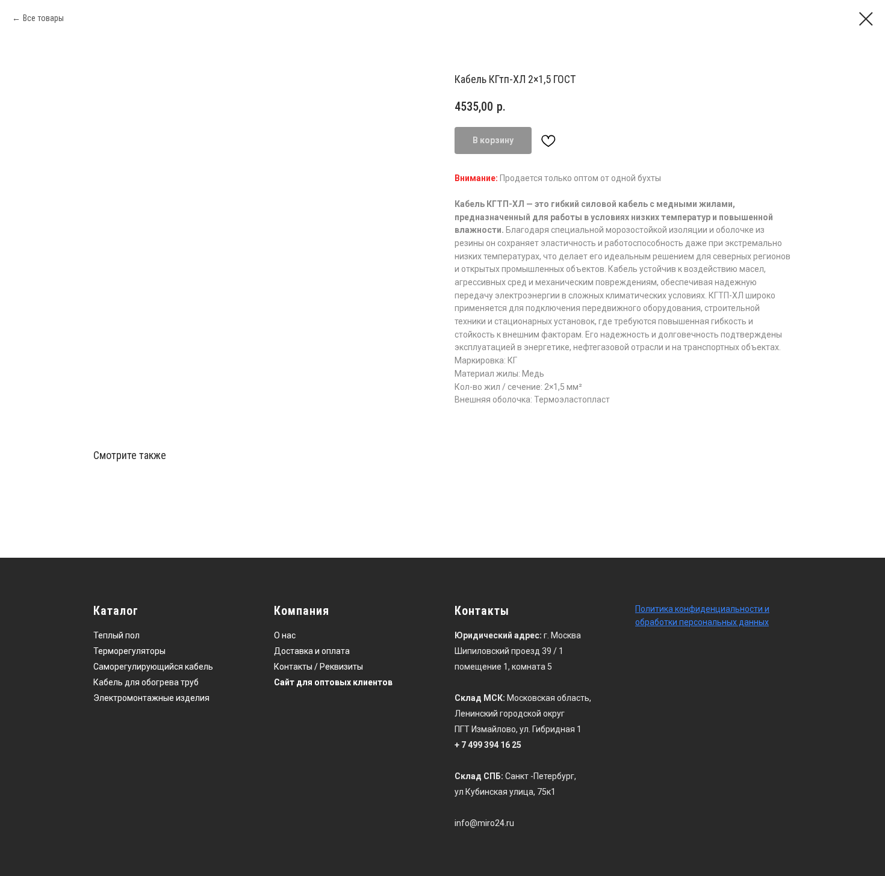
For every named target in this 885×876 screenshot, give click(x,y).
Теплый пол (116, 635)
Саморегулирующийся (138, 666)
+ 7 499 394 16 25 (488, 745)
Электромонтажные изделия (151, 698)
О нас (285, 635)
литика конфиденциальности (704, 609)
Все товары (43, 18)
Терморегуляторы (129, 651)
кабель (199, 666)
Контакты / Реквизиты (318, 666)
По (640, 609)
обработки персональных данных (702, 622)
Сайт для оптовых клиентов (333, 682)
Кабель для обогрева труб (146, 682)
